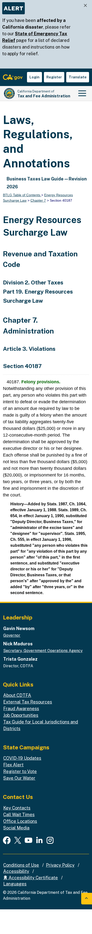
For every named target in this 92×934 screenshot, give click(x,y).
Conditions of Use (21, 865)
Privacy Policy (60, 865)
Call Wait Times (19, 814)
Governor (11, 635)
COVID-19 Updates (22, 758)
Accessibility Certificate (33, 877)
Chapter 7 (38, 200)
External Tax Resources (27, 702)
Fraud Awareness (21, 708)
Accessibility (16, 871)
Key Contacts (16, 808)
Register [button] (54, 77)
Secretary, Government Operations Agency (43, 650)
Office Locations (20, 821)
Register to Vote (20, 771)
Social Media (16, 827)
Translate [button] (78, 77)
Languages (14, 883)
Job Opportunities (20, 715)
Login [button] (34, 77)
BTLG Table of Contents (22, 195)
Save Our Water (19, 778)
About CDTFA (17, 695)
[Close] (85, 5)
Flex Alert (13, 764)
